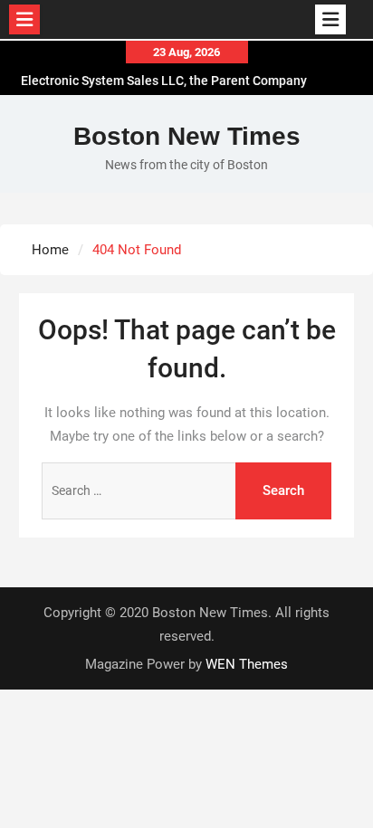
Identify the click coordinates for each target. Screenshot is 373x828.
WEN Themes (247, 664)
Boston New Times (187, 136)
